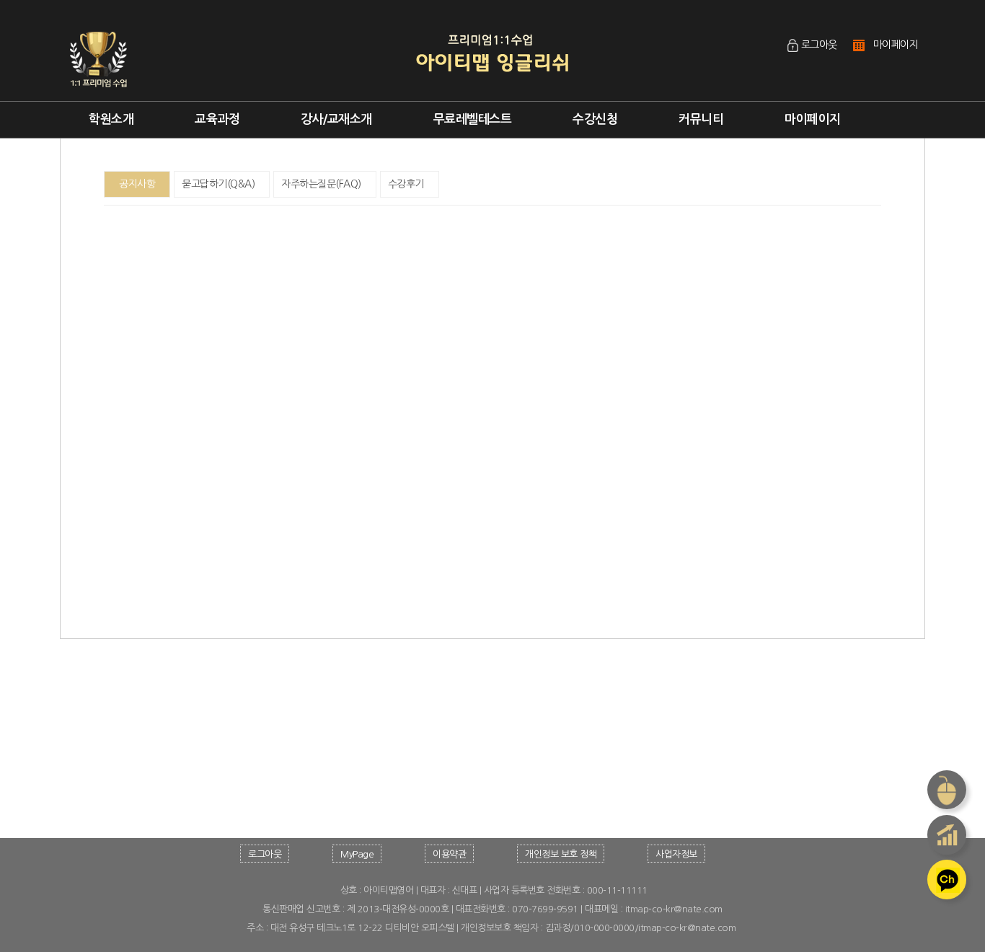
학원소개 (111, 119)
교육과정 (217, 119)
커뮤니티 (701, 119)
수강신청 (595, 119)
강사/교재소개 (336, 119)
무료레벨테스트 (472, 119)
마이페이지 (896, 45)
